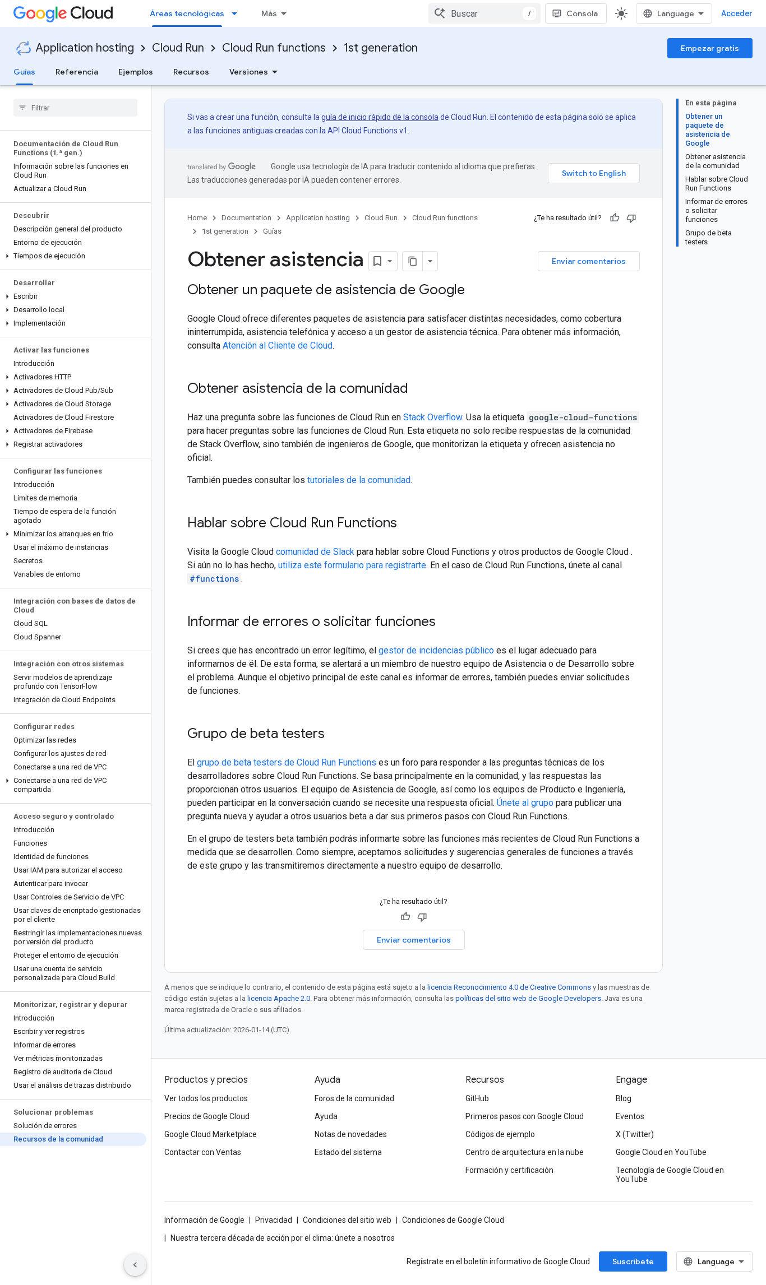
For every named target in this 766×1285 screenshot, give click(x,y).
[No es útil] (631, 218)
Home (197, 218)
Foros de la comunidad (354, 1098)
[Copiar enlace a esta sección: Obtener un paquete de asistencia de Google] (476, 291)
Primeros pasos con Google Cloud (524, 1116)
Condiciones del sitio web (347, 1220)
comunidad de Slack (315, 551)
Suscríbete (633, 1261)
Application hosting (85, 48)
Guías (24, 72)
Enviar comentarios (589, 261)
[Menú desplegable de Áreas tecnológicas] (237, 13)
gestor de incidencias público (436, 650)
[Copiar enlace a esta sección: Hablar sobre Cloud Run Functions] (408, 524)
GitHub (477, 1098)
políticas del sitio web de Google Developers (528, 998)
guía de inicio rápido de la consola (380, 117)
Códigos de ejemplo (500, 1134)
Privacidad (273, 1220)
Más (269, 13)
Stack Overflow (432, 417)
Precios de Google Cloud (207, 1116)
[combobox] (484, 13)
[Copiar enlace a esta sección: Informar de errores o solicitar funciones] (447, 622)
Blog (623, 1098)
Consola (582, 13)
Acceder (737, 13)
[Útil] (614, 218)
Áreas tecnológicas (187, 13)
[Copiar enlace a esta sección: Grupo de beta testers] (336, 734)
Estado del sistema (348, 1152)
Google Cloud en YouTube (661, 1152)
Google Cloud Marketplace (210, 1134)
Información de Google (204, 1220)
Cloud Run (178, 48)
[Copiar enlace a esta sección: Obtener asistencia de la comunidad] (419, 389)
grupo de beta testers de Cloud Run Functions (286, 762)
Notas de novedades (351, 1134)
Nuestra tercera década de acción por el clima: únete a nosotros (282, 1237)
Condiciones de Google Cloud (453, 1220)
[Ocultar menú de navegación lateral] (135, 1265)
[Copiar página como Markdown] (413, 261)
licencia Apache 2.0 (278, 998)
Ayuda (326, 1116)
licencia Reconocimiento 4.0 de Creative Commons (509, 987)
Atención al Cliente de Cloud (278, 345)
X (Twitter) (635, 1134)
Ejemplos (135, 72)
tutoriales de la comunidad (358, 480)
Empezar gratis (710, 48)
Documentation (246, 218)
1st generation (381, 48)
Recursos (191, 72)
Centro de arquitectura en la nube (524, 1152)
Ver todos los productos (206, 1098)
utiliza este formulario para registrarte (352, 565)
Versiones (248, 72)
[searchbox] (75, 108)
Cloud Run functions (274, 48)
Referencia (77, 72)
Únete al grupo (525, 802)
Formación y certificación (509, 1170)
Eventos (630, 1116)
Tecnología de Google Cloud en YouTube (670, 1175)
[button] (73, 256)
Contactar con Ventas (202, 1152)
